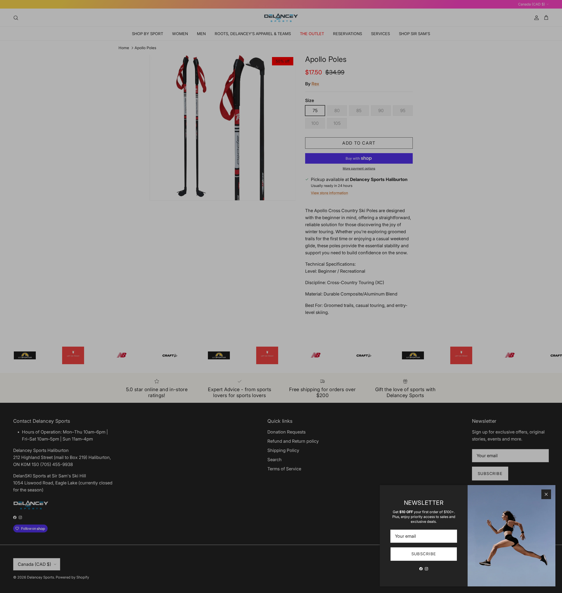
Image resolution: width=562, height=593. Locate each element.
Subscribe (423, 554)
